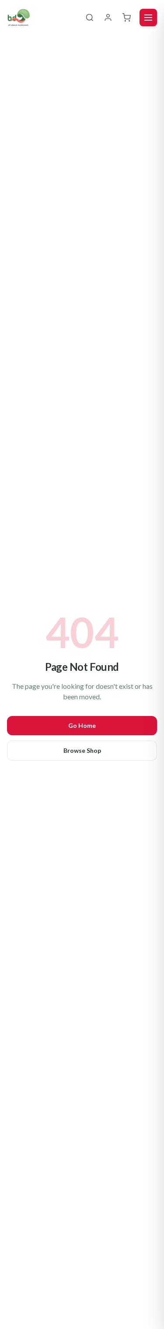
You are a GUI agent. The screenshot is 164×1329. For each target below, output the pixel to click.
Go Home (82, 725)
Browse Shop (82, 750)
